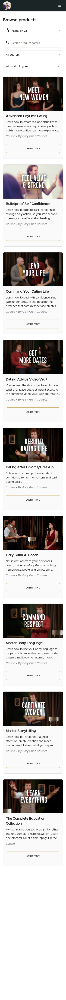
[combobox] (33, 31)
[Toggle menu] (59, 5)
